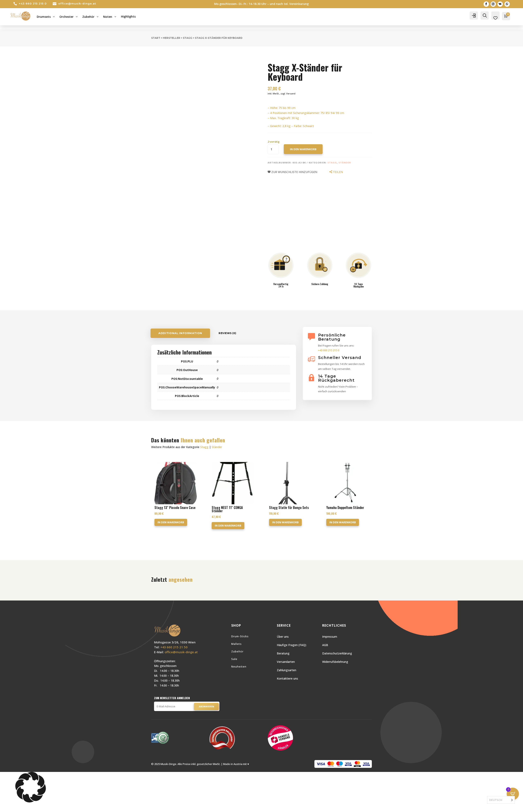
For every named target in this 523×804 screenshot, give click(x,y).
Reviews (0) (227, 333)
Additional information (180, 333)
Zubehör (237, 651)
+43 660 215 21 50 (174, 647)
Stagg (187, 37)
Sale (234, 659)
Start (155, 37)
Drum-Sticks (240, 636)
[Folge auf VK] (500, 4)
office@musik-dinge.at (77, 3)
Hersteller (171, 37)
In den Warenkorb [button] (171, 522)
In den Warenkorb (303, 149)
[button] (261, 788)
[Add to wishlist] (148, 55)
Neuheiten (238, 666)
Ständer (345, 162)
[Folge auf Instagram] (493, 4)
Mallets (236, 644)
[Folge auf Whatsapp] (507, 4)
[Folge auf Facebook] (486, 4)
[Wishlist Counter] (495, 18)
